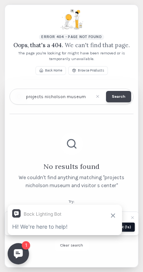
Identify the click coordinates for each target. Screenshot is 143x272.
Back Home (53, 70)
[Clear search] (97, 96)
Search (118, 96)
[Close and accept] (132, 217)
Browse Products (91, 70)
